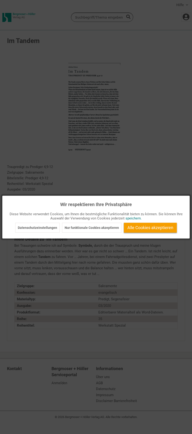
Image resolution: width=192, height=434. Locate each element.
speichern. (134, 218)
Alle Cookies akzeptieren (150, 227)
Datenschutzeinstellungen (37, 228)
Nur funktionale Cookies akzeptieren (92, 228)
